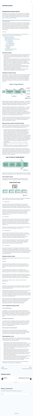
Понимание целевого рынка (9, 37)
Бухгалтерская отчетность (24, 377)
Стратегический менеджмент (27, 368)
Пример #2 (8, 47)
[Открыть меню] (31, 1)
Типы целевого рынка (8, 40)
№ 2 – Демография (9, 42)
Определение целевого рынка (9, 36)
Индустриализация (4, 368)
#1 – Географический (9, 41)
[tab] (15, 382)
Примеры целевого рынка (9, 45)
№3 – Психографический (10, 43)
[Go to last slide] (2, 379)
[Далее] (30, 379)
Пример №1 (8, 46)
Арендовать (4, 377)
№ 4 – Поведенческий (10, 44)
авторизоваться (19, 390)
